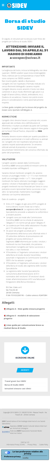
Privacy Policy (32, 444)
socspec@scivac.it (26, 58)
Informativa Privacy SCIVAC (16, 444)
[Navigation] (3, 5)
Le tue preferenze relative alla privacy (28, 452)
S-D (28, 442)
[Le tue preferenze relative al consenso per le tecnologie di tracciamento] (12, 456)
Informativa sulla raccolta (15, 458)
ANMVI (19, 431)
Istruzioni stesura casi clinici (18, 388)
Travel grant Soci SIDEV (15, 381)
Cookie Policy (43, 444)
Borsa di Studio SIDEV (14, 385)
